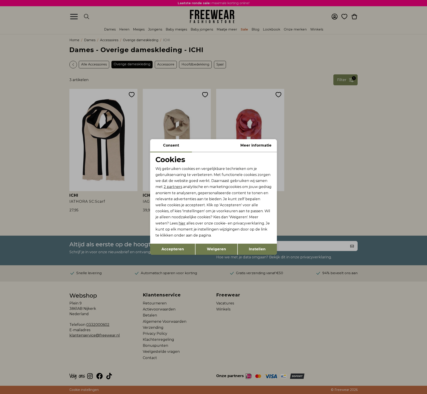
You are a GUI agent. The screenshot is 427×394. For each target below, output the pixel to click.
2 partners (173, 187)
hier (182, 223)
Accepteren (172, 249)
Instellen (257, 249)
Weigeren (216, 249)
